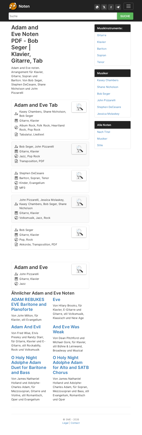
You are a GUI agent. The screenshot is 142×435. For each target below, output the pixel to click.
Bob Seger (103, 93)
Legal (65, 423)
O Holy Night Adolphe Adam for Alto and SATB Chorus (71, 365)
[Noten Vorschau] (79, 107)
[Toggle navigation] (128, 6)
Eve (56, 299)
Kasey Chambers (107, 80)
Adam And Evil (26, 326)
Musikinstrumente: (110, 28)
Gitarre (101, 35)
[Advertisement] (71, 41)
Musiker (102, 73)
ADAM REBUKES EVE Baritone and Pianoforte (29, 304)
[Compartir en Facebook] (111, 7)
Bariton (101, 48)
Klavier (101, 42)
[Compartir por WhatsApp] (97, 7)
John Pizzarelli (106, 100)
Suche (125, 16)
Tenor (101, 62)
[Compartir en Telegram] (118, 7)
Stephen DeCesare (109, 107)
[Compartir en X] (104, 7)
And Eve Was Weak (66, 329)
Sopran (101, 55)
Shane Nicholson (107, 87)
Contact (75, 423)
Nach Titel (103, 132)
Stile (100, 145)
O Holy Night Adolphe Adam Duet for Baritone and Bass (28, 365)
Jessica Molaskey (108, 113)
